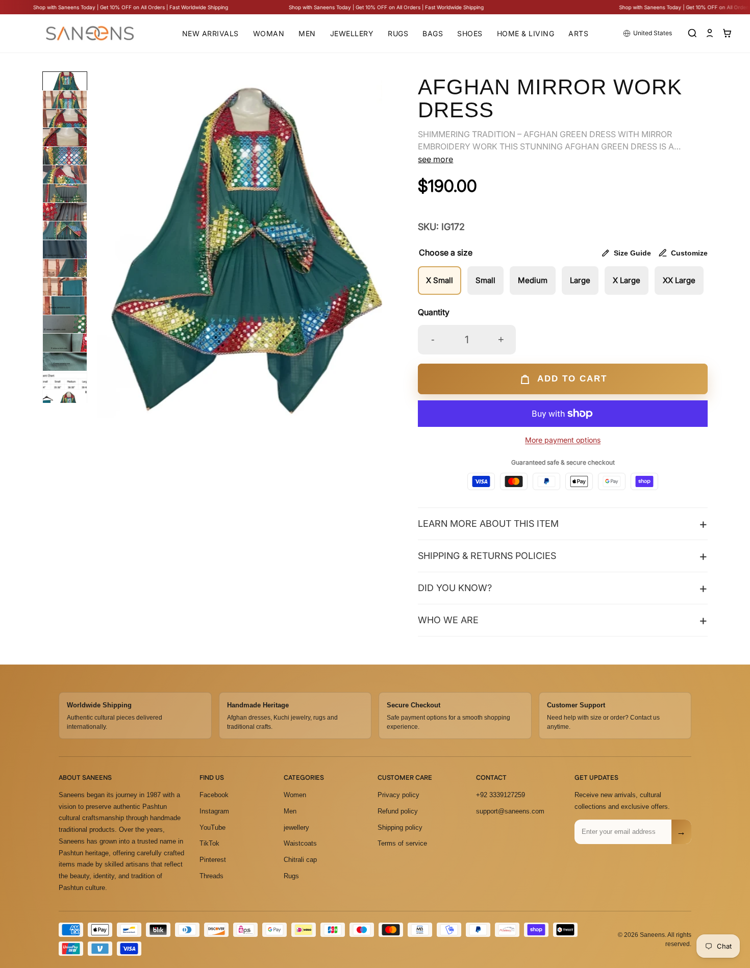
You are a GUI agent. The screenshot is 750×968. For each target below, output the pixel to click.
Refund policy (398, 810)
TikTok (209, 843)
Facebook (214, 794)
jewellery (296, 827)
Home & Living (526, 33)
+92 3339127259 (500, 794)
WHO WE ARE (448, 620)
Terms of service (402, 843)
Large (580, 280)
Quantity (433, 312)
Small (485, 280)
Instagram (214, 810)
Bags (432, 33)
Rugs (398, 33)
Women (295, 794)
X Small (439, 280)
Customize (689, 253)
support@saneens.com (510, 810)
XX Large (679, 280)
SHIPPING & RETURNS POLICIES (487, 555)
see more (435, 159)
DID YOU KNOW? (455, 587)
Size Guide (632, 253)
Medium (532, 280)
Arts (578, 33)
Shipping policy (400, 827)
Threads (211, 875)
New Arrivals (210, 33)
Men (307, 33)
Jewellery (352, 33)
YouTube (212, 827)
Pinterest (212, 859)
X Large (626, 280)
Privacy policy (398, 794)
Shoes (470, 33)
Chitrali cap (300, 859)
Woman (269, 33)
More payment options (563, 440)
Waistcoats (300, 843)
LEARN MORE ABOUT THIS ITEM (488, 523)
